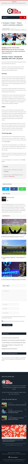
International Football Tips (20, 29)
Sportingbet (7, 141)
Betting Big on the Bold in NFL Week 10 (9, 348)
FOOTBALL (4, 47)
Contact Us (18, 452)
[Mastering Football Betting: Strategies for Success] (14, 227)
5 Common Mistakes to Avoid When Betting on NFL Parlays (14, 342)
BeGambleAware (20, 459)
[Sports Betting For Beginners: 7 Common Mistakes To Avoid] (14, 248)
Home (9, 452)
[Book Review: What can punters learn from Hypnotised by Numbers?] (14, 431)
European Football (6, 29)
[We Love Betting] (14, 10)
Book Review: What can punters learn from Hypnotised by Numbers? (13, 440)
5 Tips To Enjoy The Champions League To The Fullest (14, 279)
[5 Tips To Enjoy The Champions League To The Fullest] (14, 270)
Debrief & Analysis (7, 425)
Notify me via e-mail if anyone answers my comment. (13, 321)
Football (12, 29)
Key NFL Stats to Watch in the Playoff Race (10, 337)
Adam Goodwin (6, 28)
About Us (13, 452)
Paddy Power (11, 176)
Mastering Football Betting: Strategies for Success (13, 236)
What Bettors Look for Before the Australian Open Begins (14, 3)
